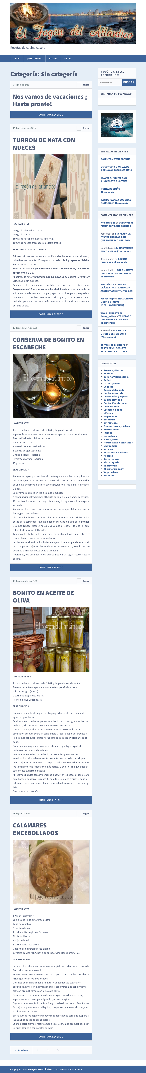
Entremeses (111, 422)
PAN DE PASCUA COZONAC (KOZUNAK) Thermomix (116, 201)
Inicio (17, 58)
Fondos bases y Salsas (117, 426)
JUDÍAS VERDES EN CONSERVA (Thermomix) (117, 249)
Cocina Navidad (113, 399)
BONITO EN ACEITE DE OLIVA (43, 596)
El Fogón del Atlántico (40, 1069)
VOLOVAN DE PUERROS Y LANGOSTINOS (117, 224)
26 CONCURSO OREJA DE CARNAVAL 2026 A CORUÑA (116, 168)
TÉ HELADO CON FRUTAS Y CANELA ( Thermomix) (116, 319)
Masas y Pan (111, 439)
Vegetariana (111, 472)
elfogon (108, 413)
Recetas (53, 58)
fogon (86, 84)
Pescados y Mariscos (116, 452)
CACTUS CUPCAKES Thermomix (114, 260)
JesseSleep (107, 298)
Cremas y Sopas (113, 409)
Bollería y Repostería (116, 376)
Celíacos (108, 386)
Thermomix (110, 465)
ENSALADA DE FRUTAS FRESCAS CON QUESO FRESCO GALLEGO (116, 237)
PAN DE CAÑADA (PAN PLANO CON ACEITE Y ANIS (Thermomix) (117, 287)
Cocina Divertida (113, 393)
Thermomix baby (114, 469)
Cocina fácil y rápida (116, 396)
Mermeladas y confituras (118, 442)
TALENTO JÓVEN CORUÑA (115, 159)
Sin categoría (111, 459)
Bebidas (108, 373)
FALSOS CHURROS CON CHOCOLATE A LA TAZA (114, 179)
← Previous (21, 1050)
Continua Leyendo (51, 114)
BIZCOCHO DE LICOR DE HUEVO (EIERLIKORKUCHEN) (117, 302)
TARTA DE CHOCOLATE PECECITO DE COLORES (114, 349)
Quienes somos (34, 58)
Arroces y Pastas (113, 370)
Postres (108, 455)
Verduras (109, 475)
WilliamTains (108, 222)
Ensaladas (109, 419)
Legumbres (110, 436)
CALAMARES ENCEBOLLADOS (35, 829)
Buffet (107, 380)
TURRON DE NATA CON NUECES (44, 143)
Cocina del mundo (114, 390)
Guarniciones (111, 429)
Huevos (108, 432)
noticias (108, 449)
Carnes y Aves (112, 383)
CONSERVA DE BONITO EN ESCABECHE (48, 343)
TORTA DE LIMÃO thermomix (110, 190)
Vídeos (67, 58)
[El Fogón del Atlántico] (73, 39)
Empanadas (110, 416)
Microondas (110, 445)
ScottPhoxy (107, 284)
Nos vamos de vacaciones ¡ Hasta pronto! (50, 100)
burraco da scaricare (113, 344)
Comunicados (111, 406)
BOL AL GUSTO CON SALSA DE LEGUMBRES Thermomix (117, 273)
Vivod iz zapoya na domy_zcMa (111, 314)
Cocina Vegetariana (115, 403)
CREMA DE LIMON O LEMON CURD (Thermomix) (113, 334)
